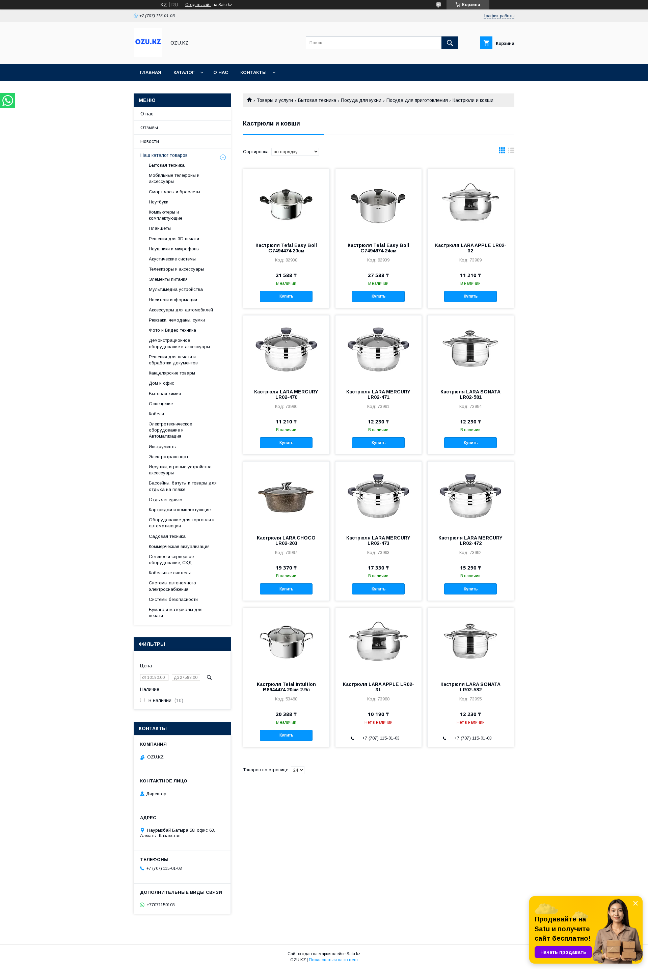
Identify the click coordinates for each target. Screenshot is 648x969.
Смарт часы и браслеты (174, 191)
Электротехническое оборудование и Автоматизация (170, 430)
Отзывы (149, 127)
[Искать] (449, 42)
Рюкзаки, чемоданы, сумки (177, 320)
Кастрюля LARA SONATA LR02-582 (470, 687)
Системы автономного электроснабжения (172, 585)
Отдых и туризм (166, 499)
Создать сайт (198, 4)
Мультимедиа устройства (176, 289)
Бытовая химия (165, 393)
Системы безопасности (173, 599)
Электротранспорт (168, 456)
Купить (286, 296)
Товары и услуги (274, 100)
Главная (150, 72)
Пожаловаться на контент (333, 960)
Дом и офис (161, 383)
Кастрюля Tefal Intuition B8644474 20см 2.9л (286, 687)
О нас (220, 72)
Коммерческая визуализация (179, 546)
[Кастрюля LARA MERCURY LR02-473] (378, 495)
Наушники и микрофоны (174, 248)
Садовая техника (167, 536)
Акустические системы (172, 258)
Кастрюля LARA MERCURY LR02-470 (286, 394)
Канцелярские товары (172, 373)
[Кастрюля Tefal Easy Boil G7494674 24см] (378, 203)
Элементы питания (168, 279)
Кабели (156, 413)
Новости (149, 141)
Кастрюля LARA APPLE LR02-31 (378, 687)
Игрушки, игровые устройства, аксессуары (181, 469)
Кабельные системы (170, 572)
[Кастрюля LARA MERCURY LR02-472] (471, 495)
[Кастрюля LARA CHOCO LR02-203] (286, 495)
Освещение (161, 403)
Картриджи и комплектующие (180, 509)
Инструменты (163, 446)
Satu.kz (353, 953)
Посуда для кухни (361, 100)
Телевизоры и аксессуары (176, 269)
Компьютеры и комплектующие (165, 215)
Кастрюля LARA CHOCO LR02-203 (286, 540)
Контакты (253, 72)
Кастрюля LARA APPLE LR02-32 (470, 248)
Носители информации (173, 299)
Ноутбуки (158, 201)
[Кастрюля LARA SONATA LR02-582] (471, 641)
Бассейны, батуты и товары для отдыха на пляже (183, 486)
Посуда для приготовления (417, 100)
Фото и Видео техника (172, 330)
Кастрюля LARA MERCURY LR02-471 (378, 394)
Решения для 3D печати (174, 238)
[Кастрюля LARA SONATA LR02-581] (471, 349)
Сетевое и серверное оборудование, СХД (171, 559)
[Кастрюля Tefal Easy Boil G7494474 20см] (286, 203)
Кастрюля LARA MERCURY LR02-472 (470, 540)
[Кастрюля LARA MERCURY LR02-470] (286, 349)
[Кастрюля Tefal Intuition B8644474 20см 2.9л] (286, 641)
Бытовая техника (317, 100)
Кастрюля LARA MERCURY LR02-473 (378, 540)
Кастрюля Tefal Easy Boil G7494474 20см (286, 248)
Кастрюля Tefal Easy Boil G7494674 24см (378, 248)
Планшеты (160, 228)
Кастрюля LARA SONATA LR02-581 (470, 394)
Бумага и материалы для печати (175, 612)
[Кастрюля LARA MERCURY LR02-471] (378, 349)
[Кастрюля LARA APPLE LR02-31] (378, 641)
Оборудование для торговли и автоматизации (182, 522)
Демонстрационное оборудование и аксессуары (179, 343)
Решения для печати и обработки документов (173, 359)
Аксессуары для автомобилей (181, 309)
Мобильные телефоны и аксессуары (174, 178)
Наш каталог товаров (164, 155)
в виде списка (511, 152)
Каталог (183, 72)
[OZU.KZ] (148, 55)
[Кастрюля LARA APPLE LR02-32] (471, 203)
